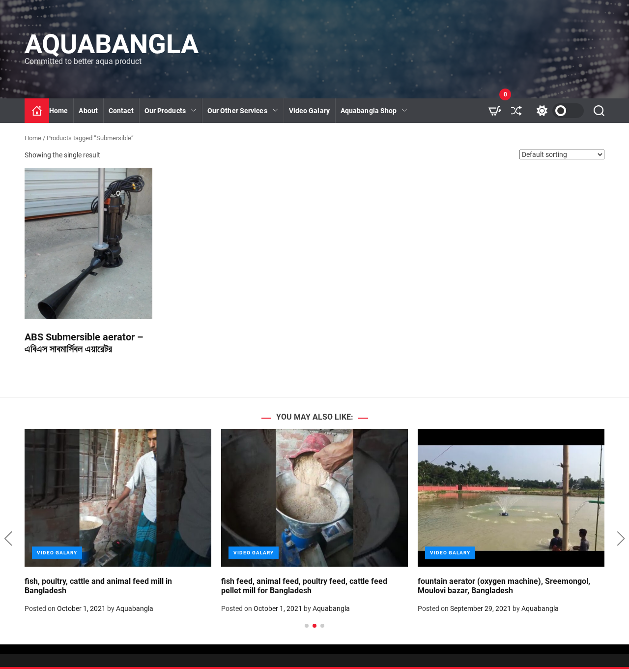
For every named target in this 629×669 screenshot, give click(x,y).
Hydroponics (232, 163)
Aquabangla (112, 44)
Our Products (165, 111)
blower (160, 181)
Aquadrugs (362, 163)
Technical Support (241, 181)
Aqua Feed (362, 145)
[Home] (37, 110)
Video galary (57, 552)
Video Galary (309, 111)
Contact (121, 111)
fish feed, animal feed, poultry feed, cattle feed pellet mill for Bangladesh (304, 586)
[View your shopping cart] (494, 110)
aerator (160, 145)
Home (58, 111)
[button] (8, 538)
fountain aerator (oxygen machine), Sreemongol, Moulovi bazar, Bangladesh (504, 586)
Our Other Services (237, 111)
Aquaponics (230, 145)
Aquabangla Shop (369, 111)
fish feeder (166, 163)
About (88, 111)
